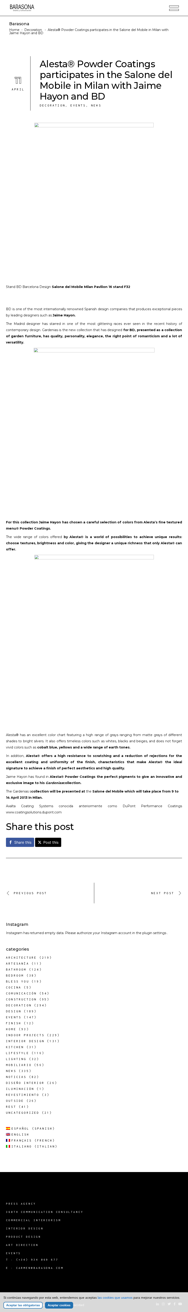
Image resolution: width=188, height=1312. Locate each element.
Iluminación (20, 1089)
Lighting (16, 1059)
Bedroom (15, 975)
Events (78, 105)
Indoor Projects (25, 1035)
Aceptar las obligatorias (23, 1305)
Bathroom (16, 969)
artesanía (17, 963)
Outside (15, 1101)
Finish (13, 1023)
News (96, 105)
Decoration (33, 30)
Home (14, 30)
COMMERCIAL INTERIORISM (33, 1220)
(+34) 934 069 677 (37, 1259)
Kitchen (15, 1047)
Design (13, 1011)
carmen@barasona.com (40, 1267)
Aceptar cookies (59, 1305)
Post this (50, 842)
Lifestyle (17, 1053)
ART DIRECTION (22, 1244)
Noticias (16, 1077)
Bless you (17, 981)
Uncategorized (22, 1112)
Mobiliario (19, 1065)
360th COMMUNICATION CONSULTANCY (44, 1211)
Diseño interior (25, 1083)
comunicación (21, 993)
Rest (11, 1106)
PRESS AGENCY (21, 1203)
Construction (21, 999)
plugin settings (154, 933)
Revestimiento (22, 1095)
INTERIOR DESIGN (25, 1228)
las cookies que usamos (115, 1297)
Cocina (13, 987)
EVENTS (13, 1253)
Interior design (25, 1041)
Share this (22, 842)
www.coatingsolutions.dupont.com (34, 812)
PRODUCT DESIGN (23, 1236)
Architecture (21, 957)
